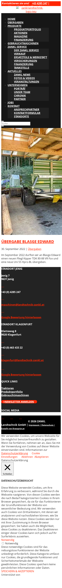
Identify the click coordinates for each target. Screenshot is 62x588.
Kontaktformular (27, 113)
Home (11, 19)
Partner (20, 99)
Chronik (20, 95)
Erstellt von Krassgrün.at (12, 428)
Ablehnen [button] (27, 457)
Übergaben (15, 22)
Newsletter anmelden (19, 401)
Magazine (21, 36)
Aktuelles (15, 71)
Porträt (19, 88)
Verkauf (20, 54)
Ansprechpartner (26, 109)
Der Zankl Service (26, 50)
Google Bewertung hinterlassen (21, 317)
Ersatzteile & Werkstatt (30, 57)
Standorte (21, 116)
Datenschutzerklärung (14, 453)
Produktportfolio (27, 29)
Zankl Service (17, 47)
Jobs (11, 102)
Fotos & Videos (24, 78)
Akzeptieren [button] (41, 457)
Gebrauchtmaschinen (23, 43)
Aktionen (20, 33)
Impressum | (35, 425)
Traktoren (7, 388)
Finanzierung (23, 40)
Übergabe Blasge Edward (27, 241)
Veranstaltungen (26, 81)
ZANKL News (22, 74)
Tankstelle (21, 67)
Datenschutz (47, 425)
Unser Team (22, 92)
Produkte (14, 26)
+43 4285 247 (39, 3)
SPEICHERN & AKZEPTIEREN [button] (17, 571)
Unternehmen (18, 85)
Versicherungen (25, 61)
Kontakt (14, 106)
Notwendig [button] (7, 540)
